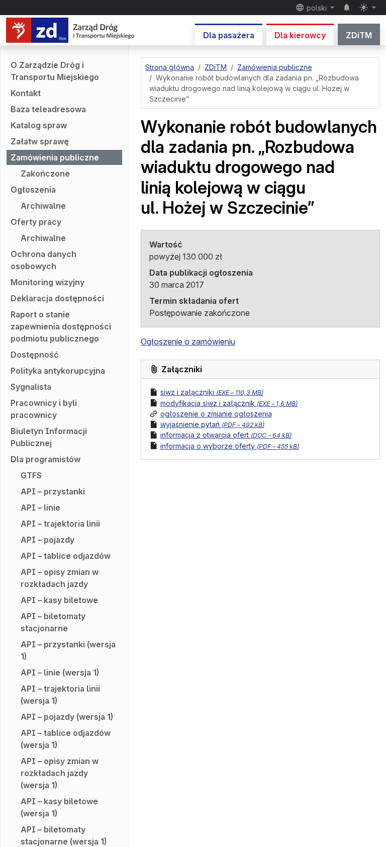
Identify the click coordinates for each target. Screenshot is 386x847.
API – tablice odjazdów (66, 556)
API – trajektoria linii (60, 524)
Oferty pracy (36, 222)
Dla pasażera (228, 35)
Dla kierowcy (300, 35)
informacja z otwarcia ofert (226, 435)
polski (317, 8)
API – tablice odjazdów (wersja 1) (66, 739)
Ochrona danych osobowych (43, 260)
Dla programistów (45, 459)
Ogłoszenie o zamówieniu (188, 341)
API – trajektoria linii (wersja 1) (60, 695)
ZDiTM (359, 35)
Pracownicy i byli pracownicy (44, 409)
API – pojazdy (47, 540)
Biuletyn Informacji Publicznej (49, 437)
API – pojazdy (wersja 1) (67, 717)
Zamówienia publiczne (55, 157)
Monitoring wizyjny (47, 282)
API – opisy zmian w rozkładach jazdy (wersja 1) (60, 773)
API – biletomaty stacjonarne (53, 622)
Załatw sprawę (40, 141)
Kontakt (26, 93)
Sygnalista (31, 387)
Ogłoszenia (33, 190)
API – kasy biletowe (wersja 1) (59, 807)
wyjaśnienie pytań (212, 424)
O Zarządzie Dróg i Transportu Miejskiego (55, 71)
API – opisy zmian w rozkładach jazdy (60, 578)
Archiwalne (43, 206)
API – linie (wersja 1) (60, 672)
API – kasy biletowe (59, 600)
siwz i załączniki (211, 392)
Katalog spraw (39, 125)
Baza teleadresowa (48, 109)
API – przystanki (53, 491)
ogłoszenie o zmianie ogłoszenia (216, 413)
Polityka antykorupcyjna (58, 371)
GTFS (31, 475)
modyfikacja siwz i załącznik (229, 403)
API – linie (40, 507)
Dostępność (35, 355)
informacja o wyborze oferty (229, 446)
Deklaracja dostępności (57, 298)
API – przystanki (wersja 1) (68, 650)
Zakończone (45, 173)
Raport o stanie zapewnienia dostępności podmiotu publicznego (61, 326)
